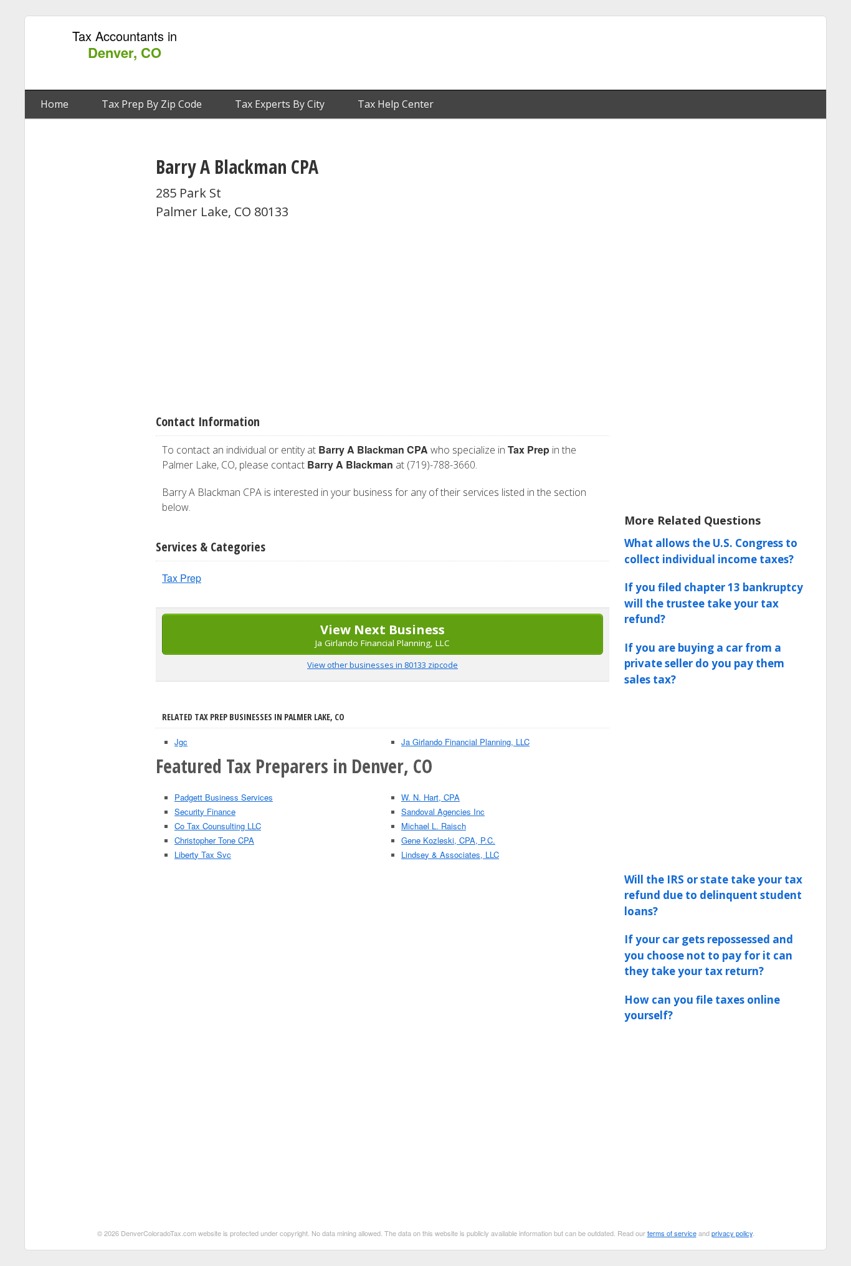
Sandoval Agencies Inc (443, 811)
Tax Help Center (396, 104)
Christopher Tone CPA (214, 840)
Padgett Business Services (223, 797)
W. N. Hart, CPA (430, 797)
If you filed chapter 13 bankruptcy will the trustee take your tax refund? (713, 603)
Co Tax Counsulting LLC (217, 826)
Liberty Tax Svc (202, 854)
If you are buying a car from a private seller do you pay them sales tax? (704, 663)
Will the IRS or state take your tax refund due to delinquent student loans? (713, 895)
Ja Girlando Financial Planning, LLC (465, 742)
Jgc (181, 742)
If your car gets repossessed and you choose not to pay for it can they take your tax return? (708, 955)
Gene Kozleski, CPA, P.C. (448, 840)
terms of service (671, 1233)
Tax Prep (181, 578)
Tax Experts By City (280, 104)
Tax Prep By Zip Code (152, 104)
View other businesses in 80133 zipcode (382, 664)
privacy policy (732, 1233)
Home (54, 104)
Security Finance (204, 811)
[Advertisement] (593, 54)
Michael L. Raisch (433, 826)
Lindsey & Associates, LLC (450, 854)
